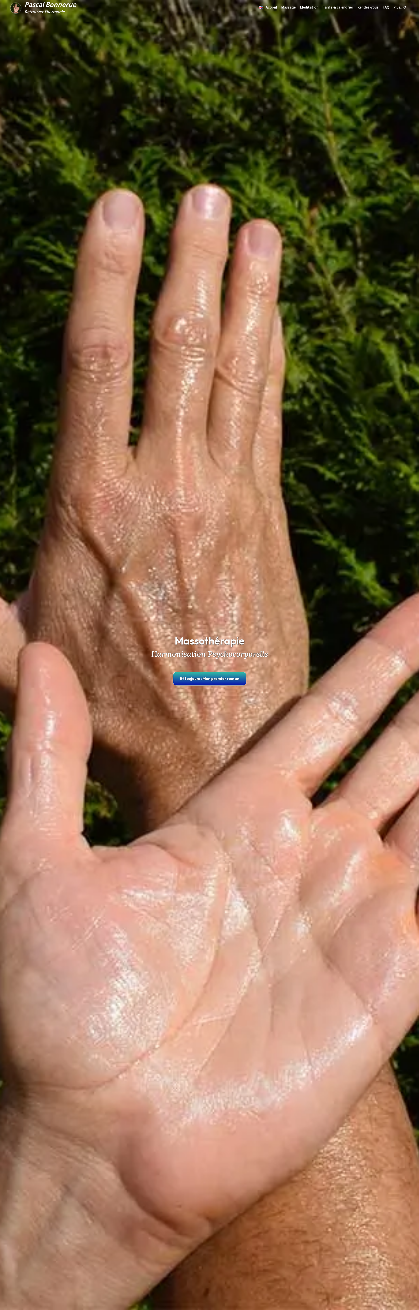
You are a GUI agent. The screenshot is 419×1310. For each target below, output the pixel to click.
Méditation (309, 7)
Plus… (398, 7)
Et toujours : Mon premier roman (209, 678)
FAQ (386, 7)
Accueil (271, 7)
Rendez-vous (368, 7)
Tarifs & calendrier (338, 7)
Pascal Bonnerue (50, 4)
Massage (288, 7)
